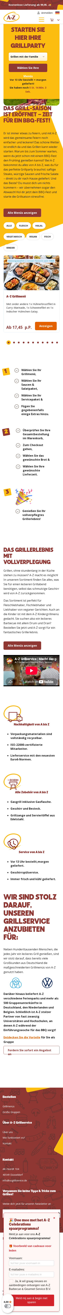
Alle (9, 225)
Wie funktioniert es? (14, 1137)
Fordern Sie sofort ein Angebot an (29, 1051)
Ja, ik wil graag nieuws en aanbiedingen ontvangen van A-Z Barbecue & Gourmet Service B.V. (30, 1285)
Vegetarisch (14, 236)
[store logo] (17, 16)
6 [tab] (33, 342)
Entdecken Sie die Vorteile (22, 1037)
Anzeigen (45, 326)
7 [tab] (38, 342)
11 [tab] (57, 342)
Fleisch (23, 225)
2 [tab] (14, 342)
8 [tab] (43, 342)
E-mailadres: (17, 1269)
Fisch (47, 236)
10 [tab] (52, 342)
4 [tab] (23, 342)
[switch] (8, 1306)
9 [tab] (47, 342)
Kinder (10, 247)
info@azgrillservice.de (15, 1180)
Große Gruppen (11, 1112)
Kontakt (7, 1143)
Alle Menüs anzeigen (22, 213)
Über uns (8, 1132)
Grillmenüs (9, 1106)
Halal (39, 225)
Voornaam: (15, 1258)
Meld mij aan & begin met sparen (31, 1300)
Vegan (33, 236)
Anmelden (47, 12)
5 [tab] (28, 342)
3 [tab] (19, 342)
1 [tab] (8, 342)
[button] (57, 12)
